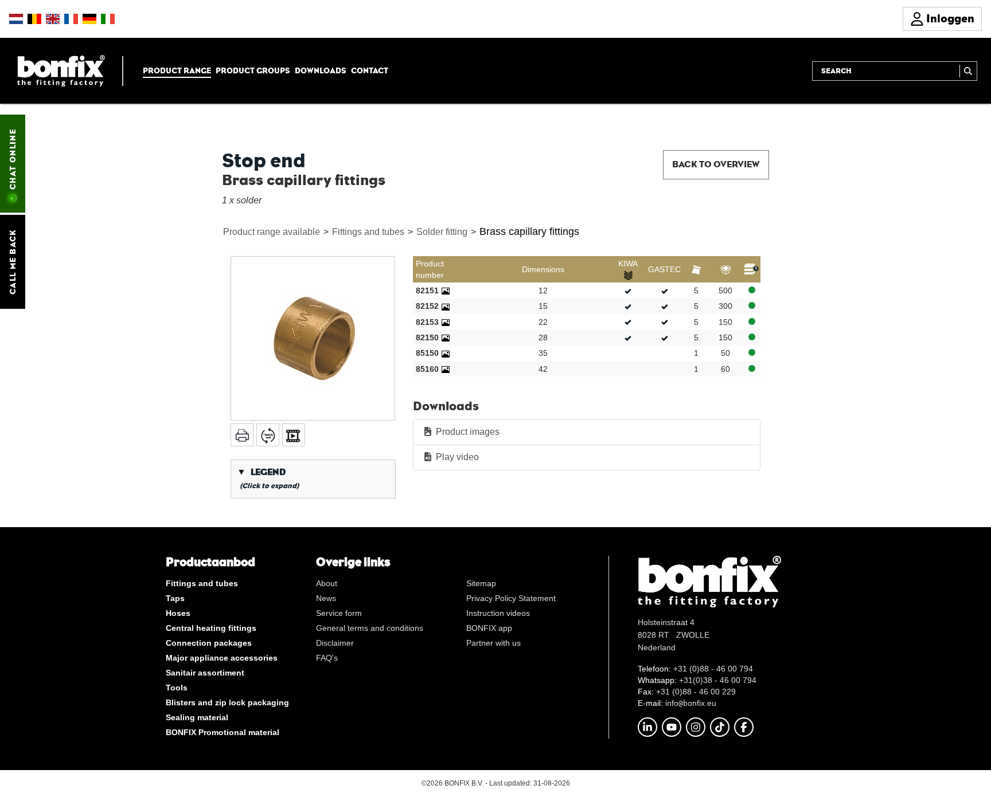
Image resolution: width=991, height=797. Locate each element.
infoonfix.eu (690, 703)
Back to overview (716, 164)
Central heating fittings (211, 628)
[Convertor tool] (267, 434)
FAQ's (327, 657)
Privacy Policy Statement (511, 598)
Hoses (178, 613)
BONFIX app (489, 628)
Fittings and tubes (368, 232)
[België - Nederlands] (34, 19)
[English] (53, 19)
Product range (177, 70)
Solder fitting (441, 232)
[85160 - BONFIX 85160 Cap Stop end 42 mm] (445, 369)
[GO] (968, 71)
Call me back (12, 262)
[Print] (242, 434)
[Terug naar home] (61, 70)
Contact (369, 70)
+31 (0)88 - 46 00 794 (713, 668)
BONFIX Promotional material (222, 732)
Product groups (253, 70)
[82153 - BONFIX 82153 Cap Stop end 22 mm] (445, 322)
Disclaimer (335, 642)
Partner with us (493, 642)
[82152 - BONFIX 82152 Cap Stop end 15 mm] (445, 306)
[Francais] (71, 19)
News (326, 598)
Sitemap (481, 583)
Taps (175, 598)
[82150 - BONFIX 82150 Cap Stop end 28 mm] (445, 337)
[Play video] (293, 434)
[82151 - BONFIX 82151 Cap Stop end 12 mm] (445, 290)
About (326, 583)
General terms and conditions (369, 628)
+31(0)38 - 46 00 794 (717, 680)
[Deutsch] (89, 19)
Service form (339, 613)
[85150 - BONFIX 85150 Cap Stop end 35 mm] (445, 353)
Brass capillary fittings (529, 231)
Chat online (12, 159)
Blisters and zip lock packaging (227, 702)
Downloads (320, 70)
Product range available (271, 232)
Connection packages (209, 642)
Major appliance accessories (222, 657)
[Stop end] (313, 338)
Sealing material (197, 717)
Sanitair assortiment (205, 672)
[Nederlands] (16, 19)
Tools (177, 687)
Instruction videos (498, 613)
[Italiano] (108, 19)
